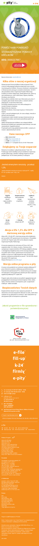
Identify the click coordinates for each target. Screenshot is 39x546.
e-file (3, 425)
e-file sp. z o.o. (29, 525)
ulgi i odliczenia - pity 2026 (8, 465)
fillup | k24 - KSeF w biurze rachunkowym (12, 454)
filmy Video (4, 497)
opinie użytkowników (23, 428)
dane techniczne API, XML (8, 504)
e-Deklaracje (5, 478)
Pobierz (8, 437)
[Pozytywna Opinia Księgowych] (19, 317)
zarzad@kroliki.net (15, 141)
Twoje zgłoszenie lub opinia (8, 507)
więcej (3, 176)
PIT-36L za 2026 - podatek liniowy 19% (11, 470)
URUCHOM (18, 65)
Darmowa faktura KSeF (7, 451)
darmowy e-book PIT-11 (7, 501)
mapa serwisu (31, 429)
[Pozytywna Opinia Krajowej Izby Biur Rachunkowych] (19, 334)
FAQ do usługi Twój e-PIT (8, 484)
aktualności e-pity (6, 503)
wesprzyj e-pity (7, 429)
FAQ (3, 495)
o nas (12, 428)
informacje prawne (19, 429)
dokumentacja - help (7, 498)
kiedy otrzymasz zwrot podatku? (9, 472)
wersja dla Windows (6, 440)
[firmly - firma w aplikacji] (19, 372)
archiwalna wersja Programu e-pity (10, 447)
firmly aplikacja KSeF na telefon (9, 453)
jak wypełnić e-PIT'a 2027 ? (8, 462)
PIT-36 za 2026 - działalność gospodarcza (12, 469)
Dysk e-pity (4, 505)
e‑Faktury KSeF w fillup (7, 450)
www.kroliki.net (17, 77)
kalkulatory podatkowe (7, 500)
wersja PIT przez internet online (9, 444)
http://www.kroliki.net (14, 139)
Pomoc (3, 493)
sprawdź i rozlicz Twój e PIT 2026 (10, 481)
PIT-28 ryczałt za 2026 (7, 467)
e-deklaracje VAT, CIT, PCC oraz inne (10, 489)
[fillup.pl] (19, 359)
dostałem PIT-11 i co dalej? (8, 463)
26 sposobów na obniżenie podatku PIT (11, 460)
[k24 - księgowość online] (19, 365)
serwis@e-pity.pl (10, 393)
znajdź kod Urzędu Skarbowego (9, 488)
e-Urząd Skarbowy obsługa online (10, 485)
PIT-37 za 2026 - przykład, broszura (10, 466)
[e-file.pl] (19, 352)
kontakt (6, 428)
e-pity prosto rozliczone (10, 2)
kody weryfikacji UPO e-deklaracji (10, 486)
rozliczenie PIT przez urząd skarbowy (11, 475)
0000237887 (11, 59)
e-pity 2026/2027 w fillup (7, 448)
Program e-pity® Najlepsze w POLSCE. (11, 516)
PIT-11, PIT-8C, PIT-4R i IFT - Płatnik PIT (11, 473)
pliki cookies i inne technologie (25, 530)
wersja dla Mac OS (6, 441)
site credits (4, 538)
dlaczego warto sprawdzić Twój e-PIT (11, 482)
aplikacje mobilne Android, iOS (9, 446)
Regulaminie (27, 528)
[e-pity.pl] (19, 378)
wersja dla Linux (6, 443)
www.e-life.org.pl (17, 260)
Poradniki (4, 458)
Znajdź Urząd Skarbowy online (10, 415)
